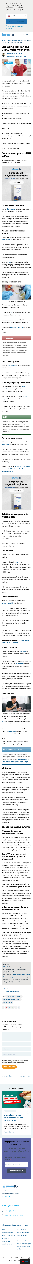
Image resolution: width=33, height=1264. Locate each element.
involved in (20, 664)
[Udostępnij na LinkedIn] (9, 1007)
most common (7, 240)
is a (12, 312)
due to (18, 562)
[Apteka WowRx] (8, 34)
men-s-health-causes (14, 996)
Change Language (16, 21)
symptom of (12, 365)
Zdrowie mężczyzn (17, 40)
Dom (3, 40)
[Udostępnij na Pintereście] (6, 1007)
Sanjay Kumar (18, 53)
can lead (23, 651)
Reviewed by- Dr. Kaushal (14, 55)
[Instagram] (2, 1196)
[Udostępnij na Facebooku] (3, 1007)
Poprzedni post (8, 1076)
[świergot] (9, 1196)
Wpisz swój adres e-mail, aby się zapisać (15, 1158)
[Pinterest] (5, 1196)
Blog (8, 40)
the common (11, 209)
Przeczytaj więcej (10, 1132)
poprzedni (5, 1112)
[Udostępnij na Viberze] (15, 1007)
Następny (28, 1112)
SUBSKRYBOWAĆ (16, 1171)
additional (5, 444)
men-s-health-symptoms (11, 999)
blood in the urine (16, 327)
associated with (7, 603)
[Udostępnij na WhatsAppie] (12, 1007)
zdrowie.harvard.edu (11, 991)
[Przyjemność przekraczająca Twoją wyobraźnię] (16, 200)
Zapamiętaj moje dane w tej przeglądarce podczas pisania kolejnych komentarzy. (15, 1062)
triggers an (12, 731)
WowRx (6, 967)
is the (9, 262)
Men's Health (8, 62)
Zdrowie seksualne (9, 1111)
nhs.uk (6, 988)
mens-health (7, 1003)
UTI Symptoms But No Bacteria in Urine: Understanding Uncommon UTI (16, 468)
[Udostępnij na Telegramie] (19, 1007)
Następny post (25, 1076)
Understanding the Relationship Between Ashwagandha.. (13, 1118)
